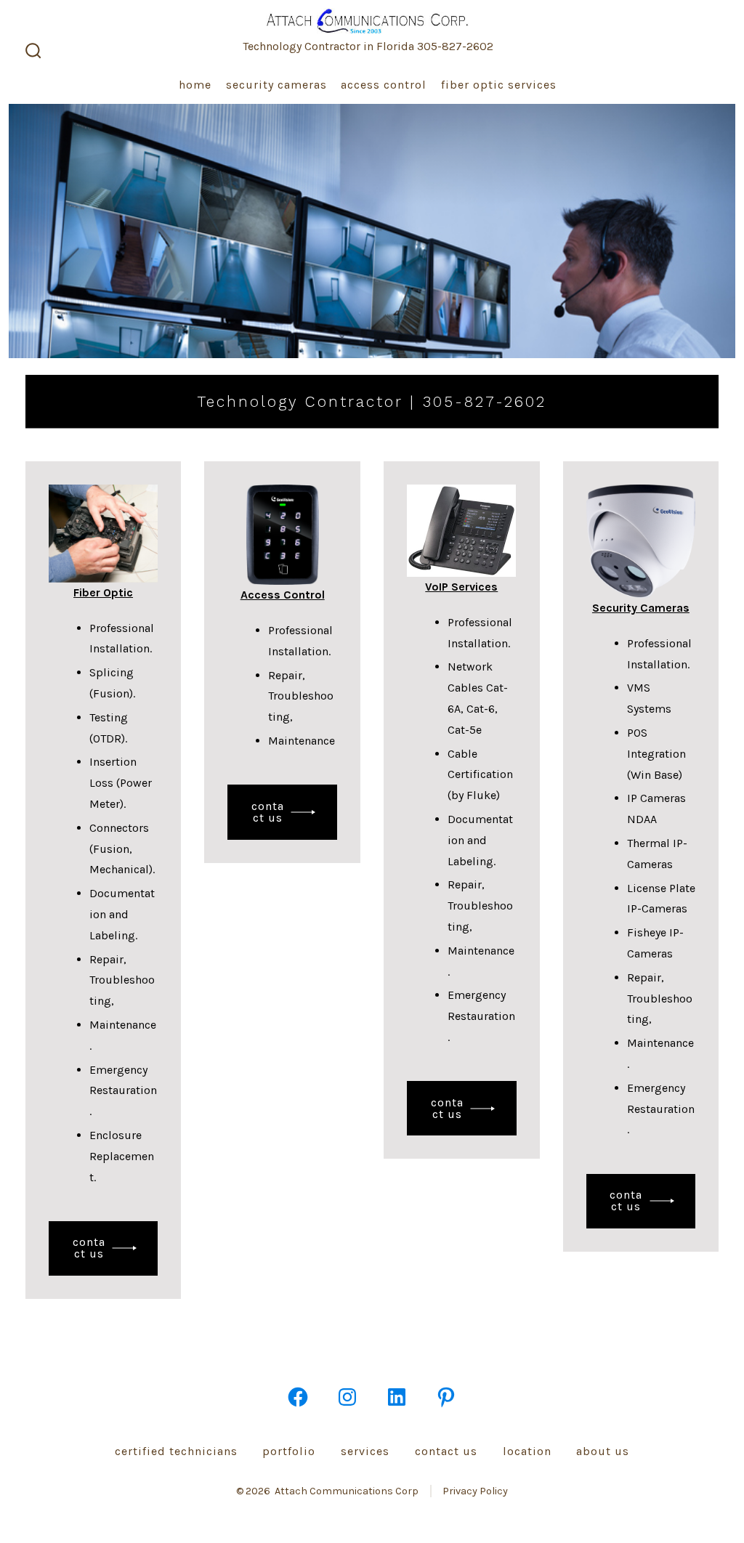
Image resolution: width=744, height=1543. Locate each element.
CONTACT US (89, 1247)
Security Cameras (276, 85)
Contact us (446, 1451)
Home (195, 85)
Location (527, 1451)
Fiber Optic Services (499, 85)
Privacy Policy (475, 1491)
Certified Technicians (176, 1451)
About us (602, 1451)
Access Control (383, 85)
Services (365, 1451)
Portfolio (288, 1451)
